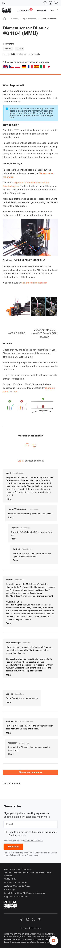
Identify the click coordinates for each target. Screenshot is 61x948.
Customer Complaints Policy (17, 886)
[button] (5, 66)
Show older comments (30, 772)
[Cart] (56, 2)
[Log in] (50, 2)
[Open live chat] (53, 940)
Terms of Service (26, 855)
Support (14, 18)
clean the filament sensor (33, 282)
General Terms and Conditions (18, 869)
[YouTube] (39, 919)
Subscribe (13, 846)
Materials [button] (41, 10)
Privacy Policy (9, 855)
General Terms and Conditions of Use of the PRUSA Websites (28, 874)
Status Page (9, 889)
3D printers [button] (24, 10)
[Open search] (45, 2)
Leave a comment (12, 783)
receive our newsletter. (33, 840)
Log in (20, 460)
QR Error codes (29, 18)
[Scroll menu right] (57, 10)
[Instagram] (27, 919)
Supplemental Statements (16, 896)
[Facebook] (21, 919)
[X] (33, 919)
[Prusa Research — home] (6, 10)
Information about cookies (15, 882)
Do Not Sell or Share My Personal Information (24, 893)
